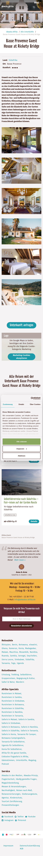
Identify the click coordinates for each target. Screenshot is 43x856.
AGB (21, 848)
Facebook (8, 816)
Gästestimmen (8, 760)
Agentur (5, 798)
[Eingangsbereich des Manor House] (21, 140)
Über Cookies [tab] (35, 404)
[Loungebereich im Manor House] (21, 201)
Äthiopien (6, 644)
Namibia (33, 652)
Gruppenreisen (8, 678)
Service (6, 771)
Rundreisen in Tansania (12, 716)
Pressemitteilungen (10, 805)
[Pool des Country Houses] (21, 292)
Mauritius (13, 652)
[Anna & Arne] (21, 567)
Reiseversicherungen (11, 794)
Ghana (4, 648)
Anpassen (20, 449)
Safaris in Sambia (26, 719)
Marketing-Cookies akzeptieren (21, 356)
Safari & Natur (8, 682)
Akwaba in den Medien (12, 775)
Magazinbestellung (10, 783)
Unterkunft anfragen (21, 325)
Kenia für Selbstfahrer (12, 749)
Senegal (21, 656)
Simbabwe (19, 659)
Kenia (21, 648)
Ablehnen (21, 456)
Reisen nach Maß (24, 790)
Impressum (8, 845)
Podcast (5, 764)
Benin (14, 644)
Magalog (32, 760)
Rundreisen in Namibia (12, 712)
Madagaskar (30, 648)
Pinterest (21, 820)
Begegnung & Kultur (26, 678)
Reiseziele (7, 640)
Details (34, 461)
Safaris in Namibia (29, 727)
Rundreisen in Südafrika (12, 708)
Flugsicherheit (8, 779)
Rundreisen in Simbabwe (13, 701)
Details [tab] (21, 404)
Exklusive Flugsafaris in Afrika (15, 756)
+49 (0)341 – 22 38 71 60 (23, 596)
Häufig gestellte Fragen (26, 779)
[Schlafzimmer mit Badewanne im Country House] (21, 261)
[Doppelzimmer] (21, 170)
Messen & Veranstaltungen (14, 786)
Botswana (23, 644)
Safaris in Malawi (9, 719)
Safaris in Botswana (11, 727)
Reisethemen (9, 670)
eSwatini (24, 575)
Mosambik (23, 652)
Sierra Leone (7, 659)
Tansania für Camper (26, 734)
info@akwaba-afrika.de (25, 599)
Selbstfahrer (25, 674)
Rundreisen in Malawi (11, 693)
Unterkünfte (21, 760)
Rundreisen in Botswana (13, 704)
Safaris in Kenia (9, 734)
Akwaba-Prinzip (31, 775)
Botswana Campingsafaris (13, 738)
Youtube (31, 816)
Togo (13, 663)
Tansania (6, 663)
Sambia (13, 656)
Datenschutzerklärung (30, 845)
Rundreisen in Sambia (12, 697)
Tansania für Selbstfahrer (13, 741)
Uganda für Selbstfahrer (12, 745)
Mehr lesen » (19, 560)
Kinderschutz (16, 798)
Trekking (15, 674)
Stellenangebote (29, 794)
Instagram (8, 820)
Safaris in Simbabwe (11, 723)
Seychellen (32, 656)
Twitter (20, 816)
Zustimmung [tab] (8, 404)
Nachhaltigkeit (8, 790)
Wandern (20, 682)
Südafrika (13, 60)
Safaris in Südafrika (10, 730)
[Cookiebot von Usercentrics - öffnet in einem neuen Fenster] (30, 398)
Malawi (5, 652)
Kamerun (13, 648)
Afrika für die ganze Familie (14, 753)
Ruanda (5, 656)
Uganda (20, 663)
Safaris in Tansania (29, 730)
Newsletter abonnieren (21, 626)
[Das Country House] (21, 231)
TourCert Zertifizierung (12, 801)
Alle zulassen (21, 441)
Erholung (6, 674)
